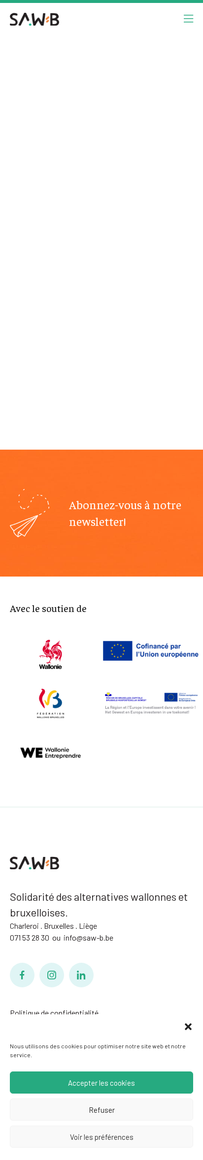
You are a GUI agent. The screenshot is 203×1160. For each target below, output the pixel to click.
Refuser (102, 1109)
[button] (188, 1027)
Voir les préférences (102, 1136)
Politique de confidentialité (54, 1012)
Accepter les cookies (101, 1082)
